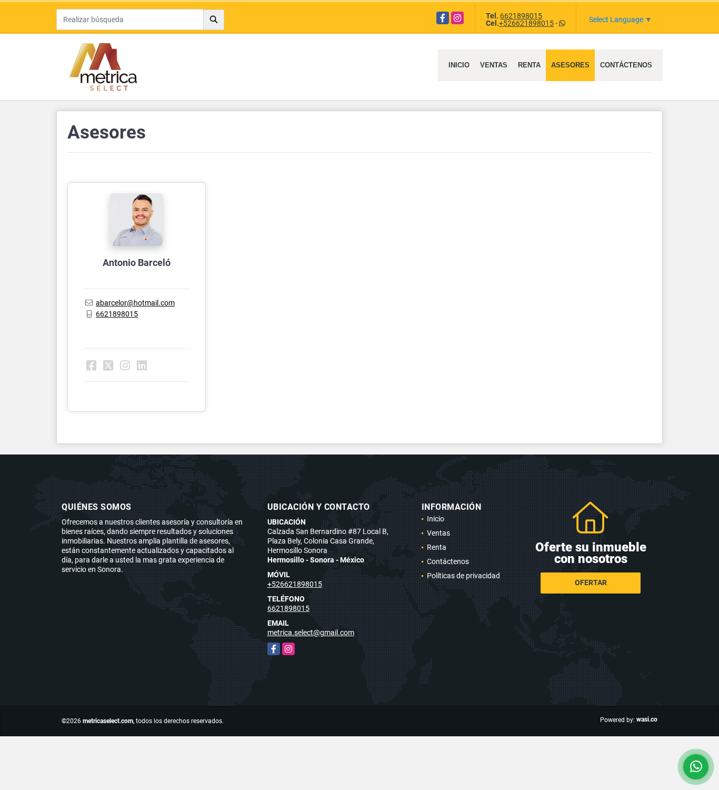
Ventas (493, 65)
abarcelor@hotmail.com (135, 303)
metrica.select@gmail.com (310, 632)
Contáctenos (626, 65)
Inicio (459, 65)
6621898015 (521, 16)
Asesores (570, 65)
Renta (529, 65)
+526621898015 (526, 23)
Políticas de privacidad (463, 575)
